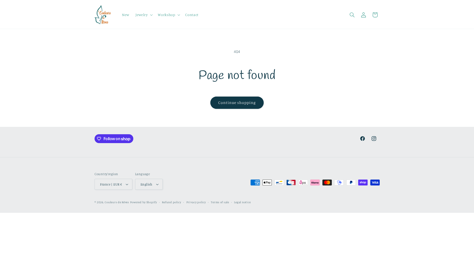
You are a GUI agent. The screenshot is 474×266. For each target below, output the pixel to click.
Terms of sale (220, 202)
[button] (143, 14)
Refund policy (171, 202)
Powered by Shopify (143, 202)
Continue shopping (237, 102)
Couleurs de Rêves (117, 202)
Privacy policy (196, 202)
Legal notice (242, 202)
